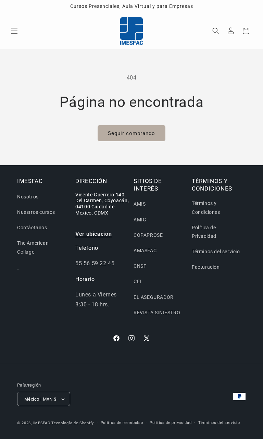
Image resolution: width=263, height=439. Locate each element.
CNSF (140, 266)
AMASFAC (145, 250)
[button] (14, 30)
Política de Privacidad (204, 232)
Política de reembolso (122, 422)
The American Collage (33, 247)
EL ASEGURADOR (154, 297)
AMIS (140, 204)
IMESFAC (41, 423)
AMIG (140, 219)
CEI (137, 281)
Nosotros (28, 196)
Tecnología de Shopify (72, 423)
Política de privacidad (170, 422)
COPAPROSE (148, 235)
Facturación (206, 267)
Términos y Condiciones (206, 207)
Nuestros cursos (36, 212)
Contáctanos (32, 227)
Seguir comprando (131, 133)
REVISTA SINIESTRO (157, 312)
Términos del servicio (216, 251)
